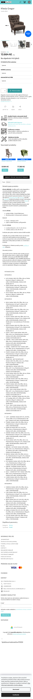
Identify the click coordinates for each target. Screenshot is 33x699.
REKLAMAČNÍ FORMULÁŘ (7, 550)
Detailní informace (5, 101)
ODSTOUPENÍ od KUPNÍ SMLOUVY (9, 552)
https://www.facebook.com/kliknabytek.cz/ (14, 589)
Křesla (11, 525)
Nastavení (16, 689)
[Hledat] (20, 2)
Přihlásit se (5, 615)
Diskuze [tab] (8, 182)
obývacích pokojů (13, 197)
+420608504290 (7, 586)
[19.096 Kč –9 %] (24, 153)
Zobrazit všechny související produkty (16, 177)
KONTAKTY (3, 548)
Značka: (4, 11)
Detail (5, 170)
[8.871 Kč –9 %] (9, 153)
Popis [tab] (3, 182)
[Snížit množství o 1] (7, 92)
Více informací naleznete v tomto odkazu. (15, 684)
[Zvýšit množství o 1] (7, 90)
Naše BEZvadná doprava (7, 559)
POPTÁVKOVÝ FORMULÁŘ (7, 554)
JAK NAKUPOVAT (5, 539)
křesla (26, 201)
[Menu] (29, 2)
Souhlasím (16, 695)
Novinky (3, 546)
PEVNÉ (10, 527)
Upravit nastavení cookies (19, 634)
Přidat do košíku (16, 90)
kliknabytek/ (6, 591)
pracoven (21, 197)
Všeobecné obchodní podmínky (9, 541)
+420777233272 (7, 584)
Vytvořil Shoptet (18, 627)
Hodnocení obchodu (6, 556)
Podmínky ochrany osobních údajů (9, 544)
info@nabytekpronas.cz (9, 581)
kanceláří (6, 199)
